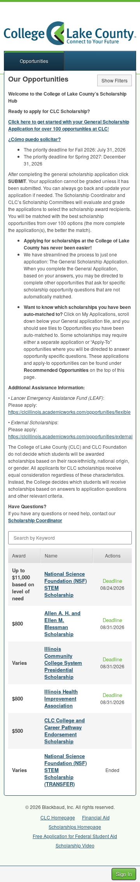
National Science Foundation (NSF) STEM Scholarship (65, 584)
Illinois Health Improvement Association (61, 698)
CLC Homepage (57, 817)
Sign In (124, 874)
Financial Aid (96, 817)
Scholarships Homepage (75, 826)
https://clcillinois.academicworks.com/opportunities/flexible (69, 411)
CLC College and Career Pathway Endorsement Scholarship (64, 730)
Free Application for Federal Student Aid (75, 836)
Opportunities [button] (34, 61)
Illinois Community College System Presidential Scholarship (63, 662)
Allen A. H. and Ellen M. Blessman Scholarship (62, 623)
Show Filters (115, 80)
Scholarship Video (75, 845)
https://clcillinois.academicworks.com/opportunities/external (70, 436)
